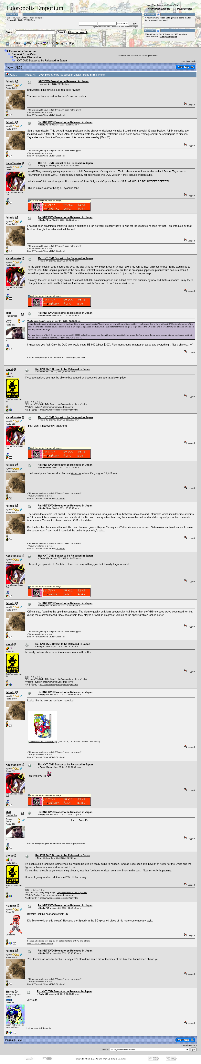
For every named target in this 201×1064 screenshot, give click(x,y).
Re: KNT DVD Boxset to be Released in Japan (65, 122)
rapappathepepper (168, 36)
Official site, (34, 611)
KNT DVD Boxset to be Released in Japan (42, 60)
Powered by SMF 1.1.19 (86, 1059)
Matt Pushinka (11, 314)
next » (193, 61)
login (32, 18)
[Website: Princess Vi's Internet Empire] (10, 411)
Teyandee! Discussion (27, 57)
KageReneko (13, 163)
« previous (185, 61)
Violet (9, 369)
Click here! (60, 115)
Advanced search (78, 32)
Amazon (76, 473)
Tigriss (10, 991)
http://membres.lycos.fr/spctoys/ (58, 407)
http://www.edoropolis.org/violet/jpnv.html (59, 410)
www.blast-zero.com (158, 20)
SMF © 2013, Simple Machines (112, 1059)
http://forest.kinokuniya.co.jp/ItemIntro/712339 (53, 89)
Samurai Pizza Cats (24, 54)
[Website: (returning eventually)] (10, 1033)
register (40, 18)
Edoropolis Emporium (23, 51)
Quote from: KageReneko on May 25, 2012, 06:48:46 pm (53, 321)
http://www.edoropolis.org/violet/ (72, 404)
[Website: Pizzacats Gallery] (10, 944)
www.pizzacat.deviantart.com (40, 943)
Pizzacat (11, 905)
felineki (10, 81)
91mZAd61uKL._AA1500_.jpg (43, 741)
